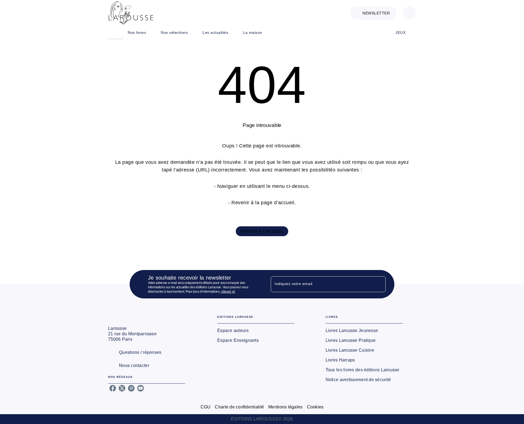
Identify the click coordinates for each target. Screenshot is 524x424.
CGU (206, 407)
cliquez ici (228, 291)
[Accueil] (131, 13)
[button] (373, 13)
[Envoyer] (379, 284)
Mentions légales (285, 407)
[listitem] (112, 388)
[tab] (115, 32)
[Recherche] (409, 13)
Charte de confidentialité (239, 407)
